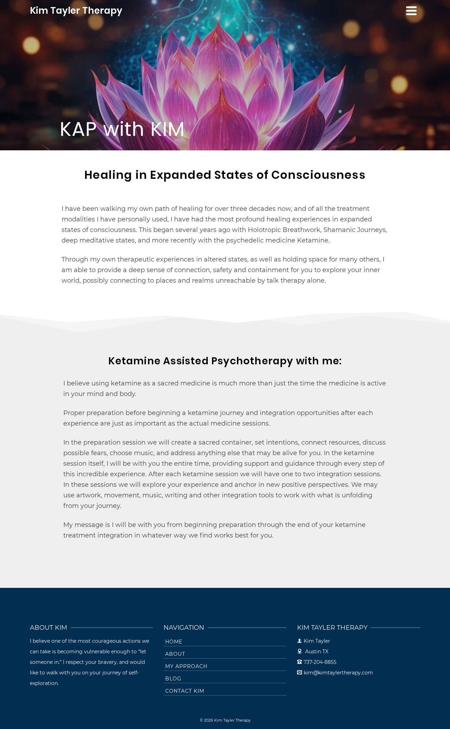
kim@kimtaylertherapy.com (338, 673)
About (175, 654)
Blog (173, 678)
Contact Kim (184, 691)
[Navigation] (411, 10)
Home (173, 642)
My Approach (186, 666)
